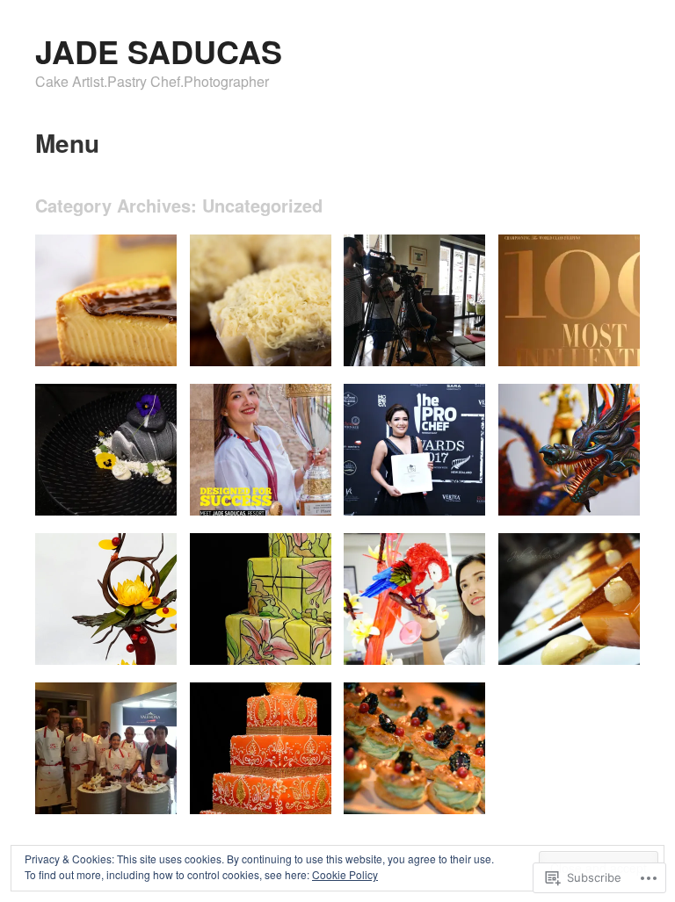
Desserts (142, 495)
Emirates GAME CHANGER (411, 339)
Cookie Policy (345, 874)
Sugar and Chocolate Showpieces (427, 637)
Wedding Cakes (280, 645)
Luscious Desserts (580, 645)
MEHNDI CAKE (280, 794)
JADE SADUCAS (158, 51)
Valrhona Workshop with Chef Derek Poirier (110, 779)
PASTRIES (445, 794)
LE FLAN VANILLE (117, 346)
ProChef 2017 (439, 495)
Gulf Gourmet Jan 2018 (249, 488)
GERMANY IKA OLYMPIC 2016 (564, 488)
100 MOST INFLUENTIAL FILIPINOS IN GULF (560, 324)
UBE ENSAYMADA (270, 346)
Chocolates (136, 645)
